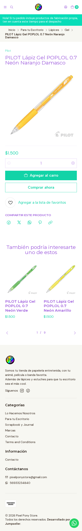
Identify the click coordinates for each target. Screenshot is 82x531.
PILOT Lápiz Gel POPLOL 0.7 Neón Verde (20, 306)
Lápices (54, 30)
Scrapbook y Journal (19, 425)
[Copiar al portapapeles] (50, 223)
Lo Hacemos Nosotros (20, 413)
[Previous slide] (8, 333)
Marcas (10, 430)
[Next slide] (74, 333)
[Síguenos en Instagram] (22, 391)
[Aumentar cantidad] (73, 163)
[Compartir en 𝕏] (19, 223)
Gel (67, 30)
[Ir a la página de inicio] (39, 7)
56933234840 (20, 483)
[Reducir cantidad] (9, 163)
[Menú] (5, 7)
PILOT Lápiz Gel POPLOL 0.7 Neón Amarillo (59, 306)
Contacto (11, 436)
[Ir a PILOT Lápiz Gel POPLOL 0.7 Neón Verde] (22, 279)
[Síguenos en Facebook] (28, 391)
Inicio (12, 30)
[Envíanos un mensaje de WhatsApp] (74, 523)
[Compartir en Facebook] (8, 223)
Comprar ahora (41, 187)
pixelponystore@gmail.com (28, 477)
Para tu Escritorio (32, 30)
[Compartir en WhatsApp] (29, 223)
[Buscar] (11, 7)
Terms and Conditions (20, 442)
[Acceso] (65, 7)
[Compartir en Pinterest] (40, 223)
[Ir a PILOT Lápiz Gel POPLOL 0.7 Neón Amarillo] (60, 279)
